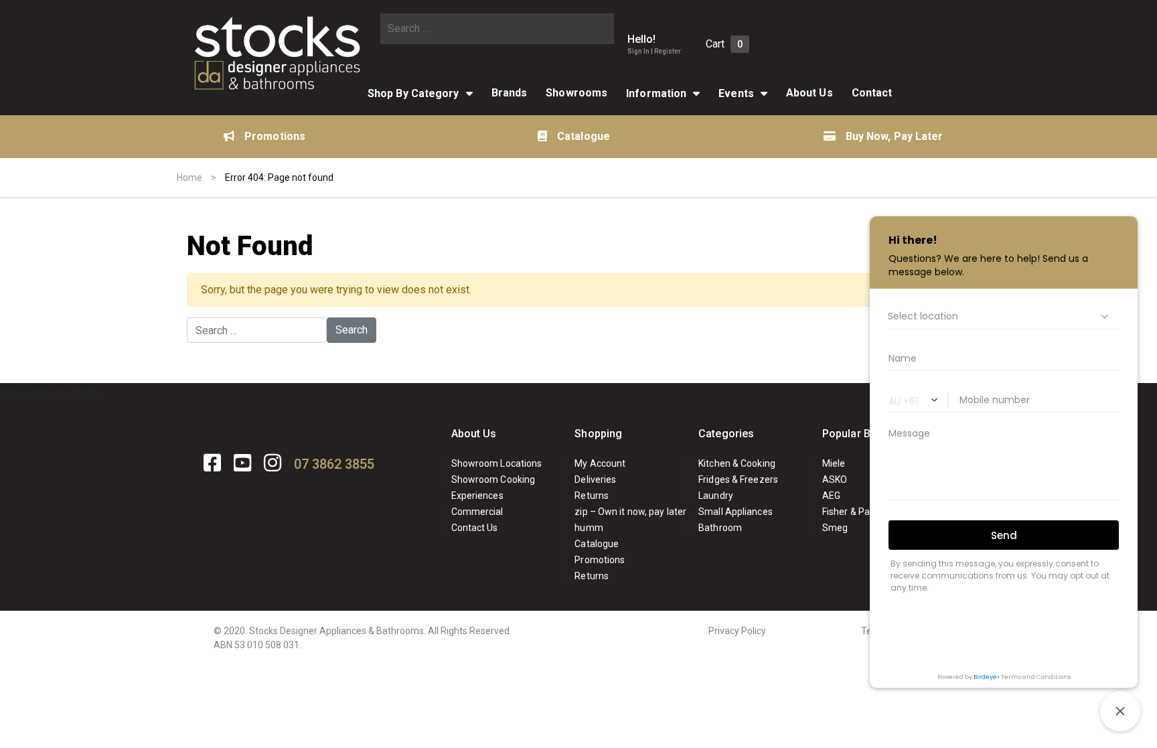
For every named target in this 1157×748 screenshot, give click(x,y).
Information (656, 93)
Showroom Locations (496, 463)
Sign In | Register (654, 51)
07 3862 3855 (334, 464)
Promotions (274, 136)
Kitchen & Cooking (736, 463)
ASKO (834, 479)
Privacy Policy (737, 630)
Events (736, 93)
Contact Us (474, 527)
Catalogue (583, 136)
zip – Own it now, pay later (630, 511)
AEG (831, 495)
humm (588, 527)
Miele (834, 463)
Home (189, 177)
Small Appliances (735, 511)
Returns (591, 495)
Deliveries (595, 479)
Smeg (835, 527)
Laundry (715, 495)
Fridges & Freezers (738, 479)
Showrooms (576, 92)
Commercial (477, 511)
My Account (599, 463)
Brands (509, 92)
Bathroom (720, 527)
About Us (809, 92)
